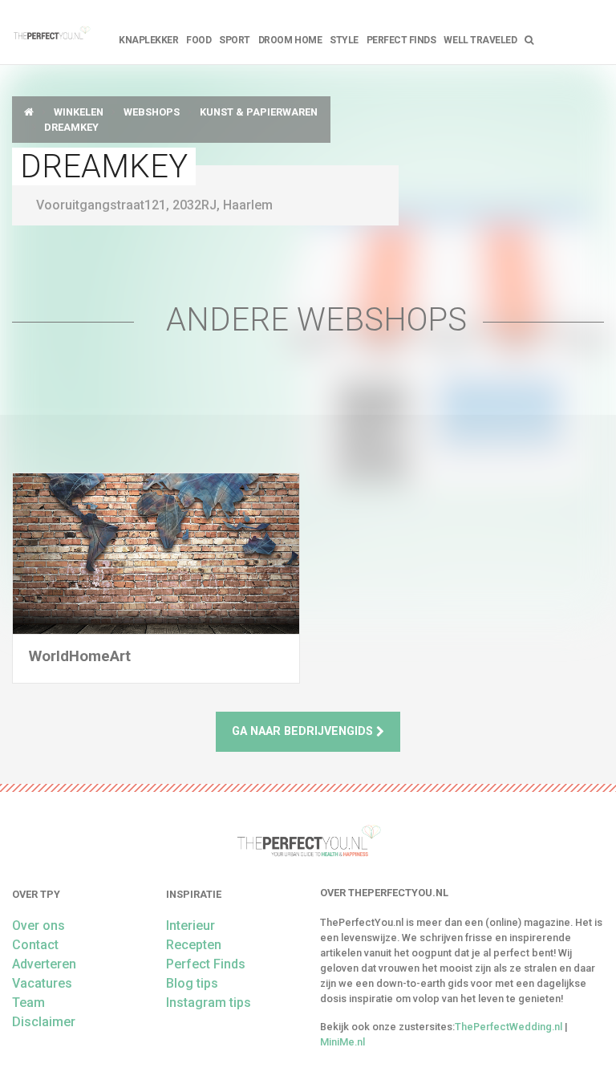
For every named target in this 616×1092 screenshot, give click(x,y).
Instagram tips (208, 1002)
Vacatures (42, 983)
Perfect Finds (401, 40)
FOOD (198, 40)
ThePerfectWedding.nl (508, 1027)
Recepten (193, 944)
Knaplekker (148, 40)
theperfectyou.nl (51, 32)
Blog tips (192, 983)
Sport (234, 40)
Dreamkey (71, 127)
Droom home (290, 40)
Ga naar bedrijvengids (304, 731)
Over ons (38, 925)
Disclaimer (43, 1021)
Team (28, 1002)
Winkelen (78, 112)
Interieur (190, 925)
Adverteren (44, 964)
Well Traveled (480, 40)
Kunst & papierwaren (259, 112)
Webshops (152, 112)
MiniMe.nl (342, 1042)
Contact (35, 944)
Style (344, 40)
